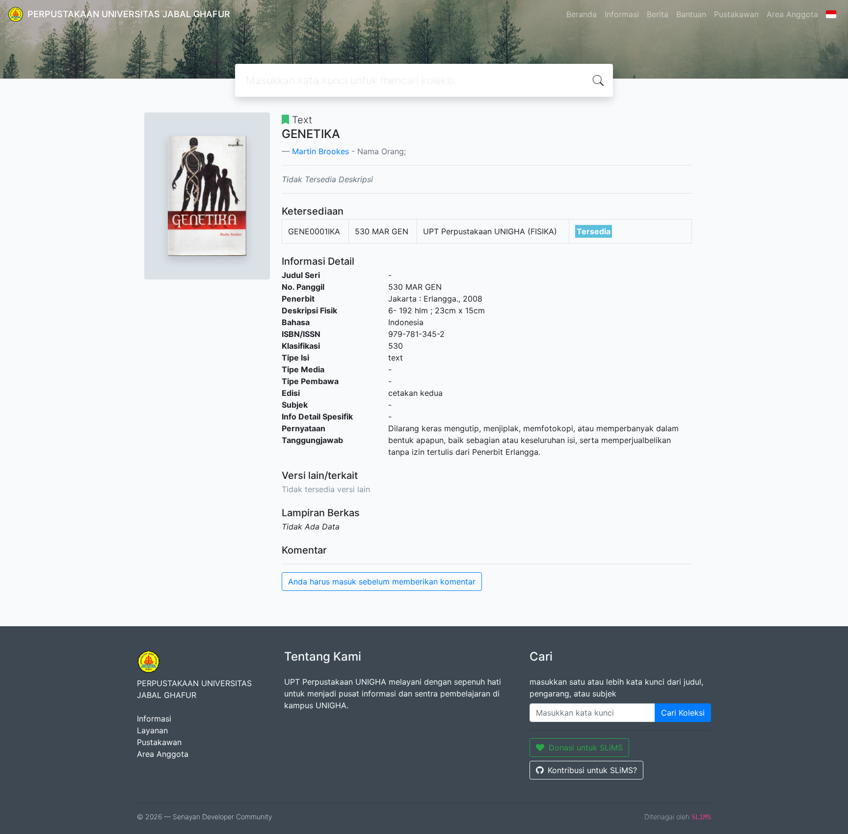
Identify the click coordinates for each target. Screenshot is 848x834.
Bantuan (691, 14)
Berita (657, 14)
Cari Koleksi (683, 713)
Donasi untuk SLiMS (586, 747)
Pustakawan (736, 14)
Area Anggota (792, 14)
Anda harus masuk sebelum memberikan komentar (382, 581)
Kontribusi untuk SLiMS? (592, 770)
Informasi (622, 14)
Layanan (152, 730)
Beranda (581, 14)
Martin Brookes (320, 151)
